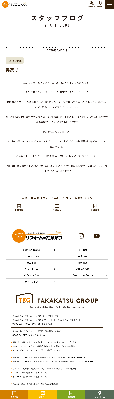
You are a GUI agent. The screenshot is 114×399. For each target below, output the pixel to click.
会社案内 (82, 249)
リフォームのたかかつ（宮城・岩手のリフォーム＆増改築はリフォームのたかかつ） (46, 369)
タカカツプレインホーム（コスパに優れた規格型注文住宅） (36, 350)
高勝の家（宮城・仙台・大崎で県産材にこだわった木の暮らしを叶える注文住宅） (45, 342)
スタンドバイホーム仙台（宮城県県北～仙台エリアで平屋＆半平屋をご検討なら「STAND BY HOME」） (54, 362)
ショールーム (31, 269)
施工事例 (31, 262)
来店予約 (82, 256)
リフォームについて (31, 256)
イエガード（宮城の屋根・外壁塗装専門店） (30, 377)
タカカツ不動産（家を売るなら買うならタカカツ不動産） (35, 384)
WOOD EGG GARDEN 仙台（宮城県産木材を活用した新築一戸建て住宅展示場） (44, 346)
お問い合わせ (82, 269)
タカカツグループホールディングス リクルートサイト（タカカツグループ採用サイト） (47, 320)
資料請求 (82, 262)
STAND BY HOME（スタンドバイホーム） (29, 335)
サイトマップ (31, 281)
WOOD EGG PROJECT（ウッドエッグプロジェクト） (34, 324)
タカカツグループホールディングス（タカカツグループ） (35, 316)
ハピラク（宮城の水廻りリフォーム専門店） (30, 373)
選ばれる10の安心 (31, 249)
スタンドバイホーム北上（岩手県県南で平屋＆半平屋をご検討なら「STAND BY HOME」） (49, 358)
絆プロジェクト (31, 275)
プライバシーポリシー (83, 275)
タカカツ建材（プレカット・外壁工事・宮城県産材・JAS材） (37, 331)
